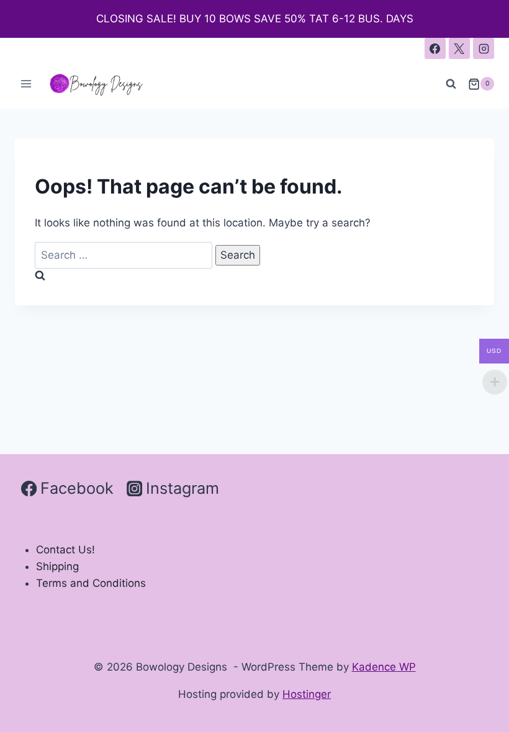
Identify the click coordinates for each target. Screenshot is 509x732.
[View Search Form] (451, 83)
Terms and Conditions (91, 583)
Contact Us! (65, 549)
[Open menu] (26, 84)
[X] (459, 48)
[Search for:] (125, 255)
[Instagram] (483, 48)
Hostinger (306, 694)
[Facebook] (435, 48)
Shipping (57, 566)
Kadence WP (384, 667)
